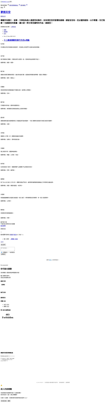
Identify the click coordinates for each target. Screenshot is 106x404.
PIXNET (41, 382)
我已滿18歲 (3, 401)
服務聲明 (68, 382)
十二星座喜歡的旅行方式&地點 (16, 40)
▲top (2, 241)
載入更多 (3, 244)
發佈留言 (3, 254)
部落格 (5, 31)
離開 (9, 401)
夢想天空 (6, 12)
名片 (5, 33)
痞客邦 (12, 234)
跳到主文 (3, 16)
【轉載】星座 (14, 239)
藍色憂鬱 (3, 225)
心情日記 (13, 26)
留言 (15, 234)
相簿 (5, 30)
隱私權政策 (61, 382)
